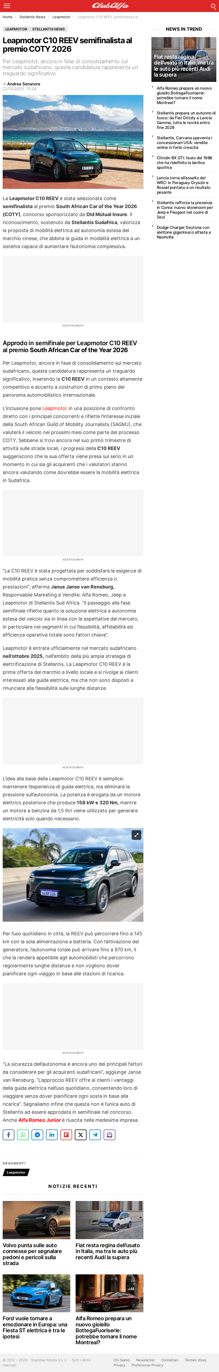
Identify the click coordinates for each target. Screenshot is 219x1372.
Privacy (119, 1365)
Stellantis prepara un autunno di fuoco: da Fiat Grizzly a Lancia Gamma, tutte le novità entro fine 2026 (186, 120)
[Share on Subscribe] (109, 1135)
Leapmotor (54, 408)
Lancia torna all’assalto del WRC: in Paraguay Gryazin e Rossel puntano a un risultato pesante (183, 185)
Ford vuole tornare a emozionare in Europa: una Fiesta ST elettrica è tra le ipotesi (35, 1327)
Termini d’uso (195, 1360)
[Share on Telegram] (95, 1135)
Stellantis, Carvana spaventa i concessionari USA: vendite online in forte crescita (184, 142)
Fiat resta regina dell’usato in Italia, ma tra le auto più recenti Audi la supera (108, 1251)
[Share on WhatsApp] (23, 1135)
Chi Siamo (122, 1360)
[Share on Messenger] (37, 1135)
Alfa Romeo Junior (40, 1120)
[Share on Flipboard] (66, 1135)
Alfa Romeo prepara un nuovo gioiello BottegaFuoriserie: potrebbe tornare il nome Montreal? (106, 1330)
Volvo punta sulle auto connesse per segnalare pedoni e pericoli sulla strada (32, 1254)
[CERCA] (213, 6)
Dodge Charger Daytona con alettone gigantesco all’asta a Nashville (184, 232)
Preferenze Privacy (147, 1365)
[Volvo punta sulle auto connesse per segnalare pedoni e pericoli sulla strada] (36, 1220)
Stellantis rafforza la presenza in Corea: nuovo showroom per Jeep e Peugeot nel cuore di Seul (185, 210)
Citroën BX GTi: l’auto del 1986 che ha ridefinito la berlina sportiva (184, 162)
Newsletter (145, 1360)
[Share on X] (81, 1135)
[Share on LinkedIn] (52, 1135)
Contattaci (169, 1360)
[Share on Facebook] (8, 1135)
